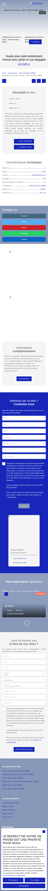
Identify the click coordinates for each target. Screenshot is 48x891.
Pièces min (8, 703)
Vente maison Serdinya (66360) (13, 788)
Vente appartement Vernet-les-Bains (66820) (18, 774)
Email (6, 431)
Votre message (9, 456)
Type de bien (7, 678)
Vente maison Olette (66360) (12, 785)
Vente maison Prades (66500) (12, 778)
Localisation (7, 684)
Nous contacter (7, 817)
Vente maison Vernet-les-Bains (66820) (16, 771)
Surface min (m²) (10, 697)
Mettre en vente (7, 806)
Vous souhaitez (7, 449)
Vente (4, 73)
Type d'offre (7, 672)
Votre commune (9, 444)
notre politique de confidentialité (14, 875)
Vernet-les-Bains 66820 (27, 73)
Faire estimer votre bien (10, 803)
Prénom (7, 418)
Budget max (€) (9, 691)
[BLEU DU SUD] (38, 4)
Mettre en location (8, 810)
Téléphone (8, 437)
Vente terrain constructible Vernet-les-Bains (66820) (20, 781)
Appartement (12, 73)
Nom (5, 424)
